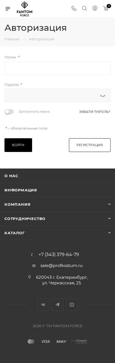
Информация (20, 190)
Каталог (14, 233)
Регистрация (89, 145)
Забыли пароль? (95, 112)
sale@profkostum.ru (61, 265)
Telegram (58, 305)
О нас (11, 176)
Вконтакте (43, 305)
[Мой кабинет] (94, 8)
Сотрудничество (24, 218)
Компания (17, 204)
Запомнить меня (34, 111)
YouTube (72, 305)
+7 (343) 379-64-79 (59, 254)
